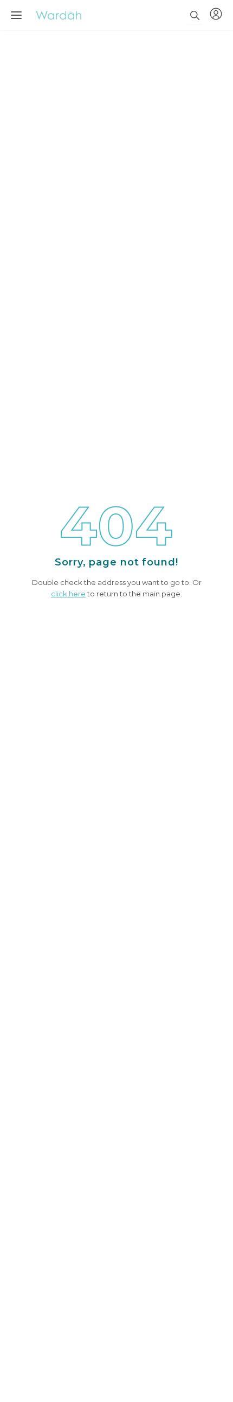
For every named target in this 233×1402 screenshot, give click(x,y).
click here (68, 593)
